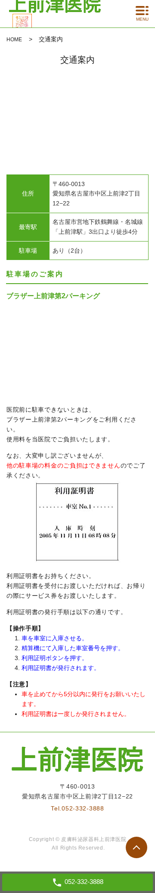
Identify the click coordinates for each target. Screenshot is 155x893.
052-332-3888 (83, 808)
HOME (14, 40)
